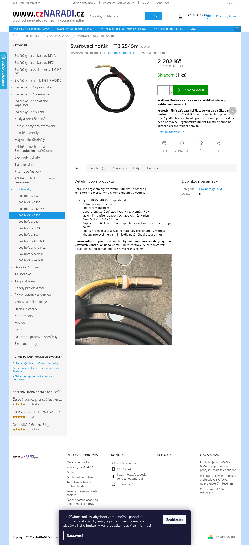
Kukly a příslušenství (30, 119)
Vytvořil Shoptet (226, 536)
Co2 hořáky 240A (29, 202)
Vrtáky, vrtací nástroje (31, 302)
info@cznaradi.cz (128, 463)
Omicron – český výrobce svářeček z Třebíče (36, 370)
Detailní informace (169, 132)
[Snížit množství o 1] (171, 92)
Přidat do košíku (193, 90)
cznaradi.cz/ (125, 484)
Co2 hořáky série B (31, 260)
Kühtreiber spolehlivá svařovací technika (33, 378)
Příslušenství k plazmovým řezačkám (34, 180)
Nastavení (75, 535)
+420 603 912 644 (189, 15)
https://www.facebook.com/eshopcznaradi (131, 476)
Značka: (154, 53)
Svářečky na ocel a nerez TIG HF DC (38, 71)
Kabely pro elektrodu (30, 288)
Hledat (153, 16)
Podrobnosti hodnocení (121, 53)
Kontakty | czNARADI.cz (118, 3)
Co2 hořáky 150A (29, 196)
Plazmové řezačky (28, 171)
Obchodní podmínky (80, 477)
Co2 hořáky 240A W (31, 209)
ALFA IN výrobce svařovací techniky (35, 363)
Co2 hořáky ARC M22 (32, 247)
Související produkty (126, 168)
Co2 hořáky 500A (29, 234)
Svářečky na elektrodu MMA (35, 55)
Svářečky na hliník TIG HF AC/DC (38, 80)
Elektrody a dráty (27, 157)
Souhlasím (174, 519)
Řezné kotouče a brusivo (33, 295)
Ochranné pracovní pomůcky (36, 337)
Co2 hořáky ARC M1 (31, 241)
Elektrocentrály (26, 343)
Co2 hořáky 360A (29, 228)
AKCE (18, 330)
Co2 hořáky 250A (29, 215)
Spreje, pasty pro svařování (35, 126)
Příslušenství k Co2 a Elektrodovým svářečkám (33, 149)
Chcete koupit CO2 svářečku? (212, 491)
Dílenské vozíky (26, 309)
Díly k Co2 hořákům (29, 267)
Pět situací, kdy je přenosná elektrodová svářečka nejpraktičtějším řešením (218, 479)
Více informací (140, 525)
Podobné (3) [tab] (97, 168)
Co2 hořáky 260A (29, 221)
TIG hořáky (23, 274)
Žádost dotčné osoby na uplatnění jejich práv (82, 502)
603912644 (124, 469)
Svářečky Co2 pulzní (29, 112)
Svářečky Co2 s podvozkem (35, 87)
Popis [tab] (78, 168)
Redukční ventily (27, 133)
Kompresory (24, 316)
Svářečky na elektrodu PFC (34, 62)
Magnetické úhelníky (30, 140)
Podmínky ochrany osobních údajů (79, 484)
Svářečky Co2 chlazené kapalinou (31, 103)
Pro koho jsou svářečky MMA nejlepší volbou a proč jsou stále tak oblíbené (218, 466)
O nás (145, 3)
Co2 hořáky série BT (31, 254)
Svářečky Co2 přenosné (32, 94)
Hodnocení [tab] (154, 168)
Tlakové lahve (24, 164)
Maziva (20, 323)
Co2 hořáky (23, 189)
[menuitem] (31, 29)
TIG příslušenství (27, 281)
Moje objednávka (84, 3)
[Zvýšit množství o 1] (171, 88)
